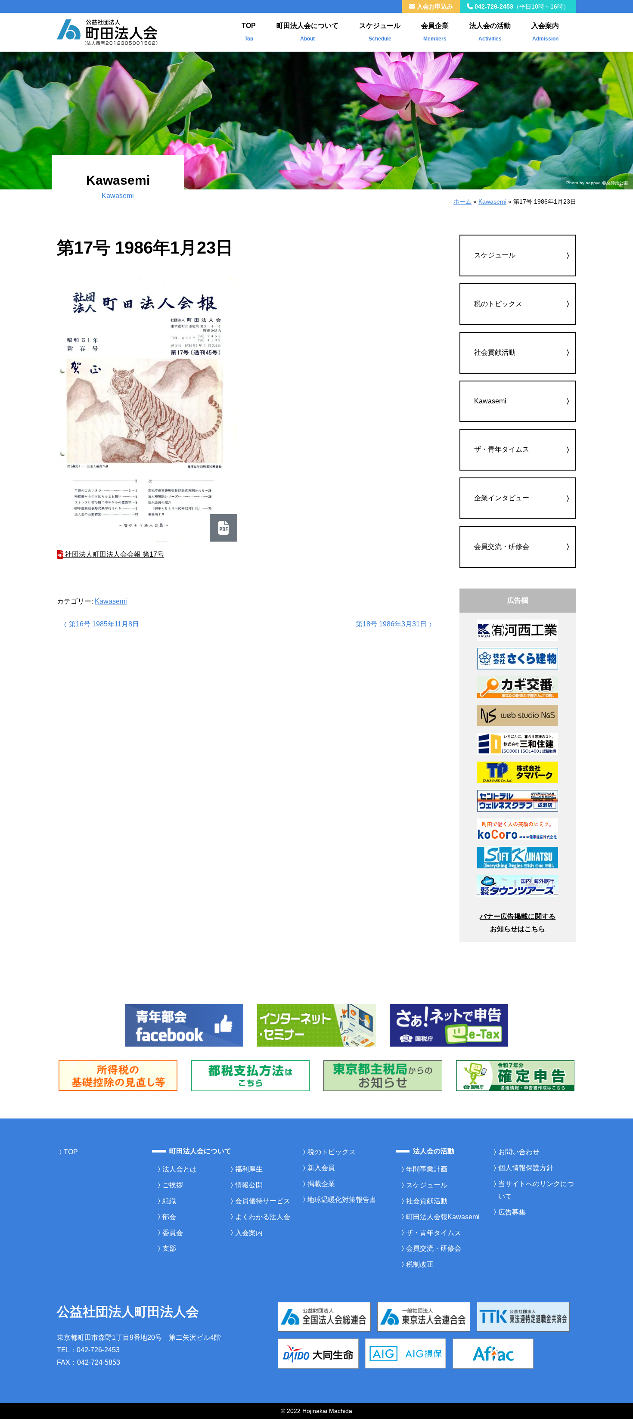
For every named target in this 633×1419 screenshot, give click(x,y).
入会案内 (545, 32)
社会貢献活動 (494, 352)
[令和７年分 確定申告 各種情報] (515, 1075)
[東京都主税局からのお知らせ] (382, 1075)
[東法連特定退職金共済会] (523, 1316)
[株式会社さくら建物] (517, 658)
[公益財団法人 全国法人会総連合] (324, 1316)
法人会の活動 (490, 32)
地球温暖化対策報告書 (341, 1199)
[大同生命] (318, 1353)
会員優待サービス (262, 1201)
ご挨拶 (172, 1185)
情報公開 (249, 1185)
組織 (169, 1201)
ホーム (462, 201)
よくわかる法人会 (262, 1217)
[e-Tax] (449, 1025)
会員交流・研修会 (501, 546)
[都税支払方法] (250, 1075)
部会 (169, 1217)
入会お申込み (434, 6)
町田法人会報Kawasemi (443, 1217)
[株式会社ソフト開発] (517, 857)
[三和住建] (517, 743)
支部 (169, 1248)
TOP (249, 32)
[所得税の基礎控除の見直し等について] (118, 1075)
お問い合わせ (519, 1152)
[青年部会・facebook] (184, 1025)
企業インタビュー (501, 498)
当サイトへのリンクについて (536, 1190)
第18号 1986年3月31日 (391, 624)
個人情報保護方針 (525, 1167)
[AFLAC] (493, 1353)
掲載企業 (321, 1183)
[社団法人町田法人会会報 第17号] (147, 410)
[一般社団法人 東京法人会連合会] (423, 1316)
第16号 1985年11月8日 (104, 624)
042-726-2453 (521, 6)
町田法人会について (307, 32)
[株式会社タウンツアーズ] (517, 885)
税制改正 (420, 1264)
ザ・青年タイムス (501, 449)
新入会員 (321, 1167)
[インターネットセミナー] (316, 1025)
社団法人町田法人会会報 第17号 (113, 554)
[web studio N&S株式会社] (517, 715)
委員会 (172, 1232)
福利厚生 (249, 1169)
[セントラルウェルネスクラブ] (517, 800)
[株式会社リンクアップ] (517, 686)
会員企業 (435, 32)
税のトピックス (498, 303)
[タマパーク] (517, 771)
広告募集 (512, 1212)
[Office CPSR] (517, 828)
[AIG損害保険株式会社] (405, 1353)
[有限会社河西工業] (517, 629)
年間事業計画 (426, 1169)
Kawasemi (492, 201)
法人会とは (179, 1169)
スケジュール (379, 32)
